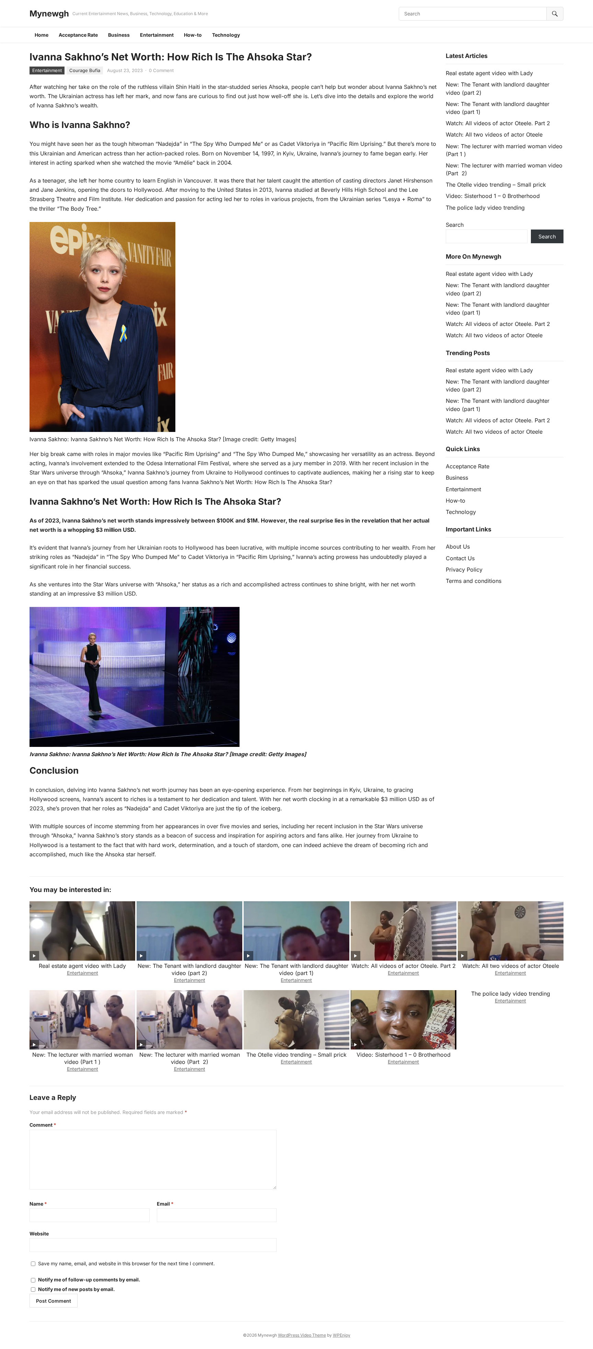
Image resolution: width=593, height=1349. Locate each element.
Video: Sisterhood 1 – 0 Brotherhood (493, 195)
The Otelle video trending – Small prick (496, 184)
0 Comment (161, 70)
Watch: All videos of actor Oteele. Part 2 (498, 123)
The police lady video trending (485, 207)
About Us (458, 546)
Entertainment (157, 35)
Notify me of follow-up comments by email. (89, 1279)
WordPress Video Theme (302, 1335)
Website (39, 1233)
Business (119, 35)
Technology (226, 35)
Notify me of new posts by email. (76, 1289)
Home (41, 35)
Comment (43, 1125)
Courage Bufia (84, 70)
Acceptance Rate (78, 35)
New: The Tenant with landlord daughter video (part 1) (296, 969)
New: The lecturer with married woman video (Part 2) (189, 1058)
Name (38, 1204)
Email (165, 1204)
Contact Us (460, 558)
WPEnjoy (341, 1335)
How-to (193, 35)
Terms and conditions (473, 580)
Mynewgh (49, 14)
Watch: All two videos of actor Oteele (494, 134)
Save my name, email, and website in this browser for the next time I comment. (126, 1263)
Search (455, 224)
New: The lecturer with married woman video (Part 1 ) (82, 1058)
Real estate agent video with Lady (489, 73)
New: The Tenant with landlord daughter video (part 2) (189, 969)
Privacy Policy (464, 569)
